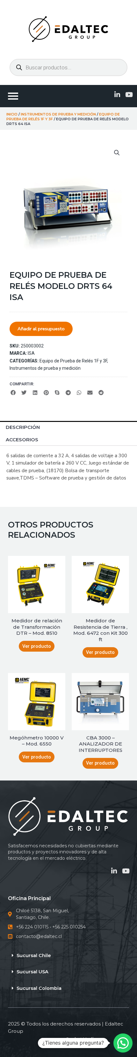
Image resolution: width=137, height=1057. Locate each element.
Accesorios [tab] (22, 440)
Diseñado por (68, 1039)
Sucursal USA (32, 972)
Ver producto (36, 646)
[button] (117, 152)
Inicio (12, 114)
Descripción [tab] (23, 427)
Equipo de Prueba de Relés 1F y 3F (73, 360)
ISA (31, 353)
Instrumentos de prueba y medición (58, 114)
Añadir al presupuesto (41, 329)
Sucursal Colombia (39, 988)
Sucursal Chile (34, 955)
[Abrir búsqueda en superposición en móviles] (68, 67)
